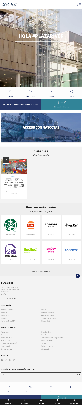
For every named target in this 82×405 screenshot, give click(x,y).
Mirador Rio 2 (45, 321)
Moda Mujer (5, 332)
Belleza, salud (5, 341)
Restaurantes (30, 96)
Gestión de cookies (47, 315)
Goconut (71, 260)
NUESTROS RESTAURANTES (41, 271)
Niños (3, 335)
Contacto (4, 318)
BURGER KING (31, 234)
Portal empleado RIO (8, 321)
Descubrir (41, 54)
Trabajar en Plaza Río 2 (48, 318)
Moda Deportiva (6, 338)
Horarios (72, 96)
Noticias (51, 96)
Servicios (4, 313)
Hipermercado (5, 346)
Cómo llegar (11, 298)
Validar (77, 375)
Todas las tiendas (7, 310)
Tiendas (10, 96)
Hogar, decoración (47, 341)
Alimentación (45, 349)
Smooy (51, 260)
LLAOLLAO (31, 260)
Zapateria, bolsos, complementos (52, 338)
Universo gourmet (47, 346)
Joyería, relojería (6, 349)
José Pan (71, 234)
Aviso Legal (5, 315)
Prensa (43, 310)
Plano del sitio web (47, 313)
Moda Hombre (46, 332)
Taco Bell (11, 260)
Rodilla (51, 234)
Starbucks (10, 234)
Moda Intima (45, 335)
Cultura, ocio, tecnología (9, 343)
